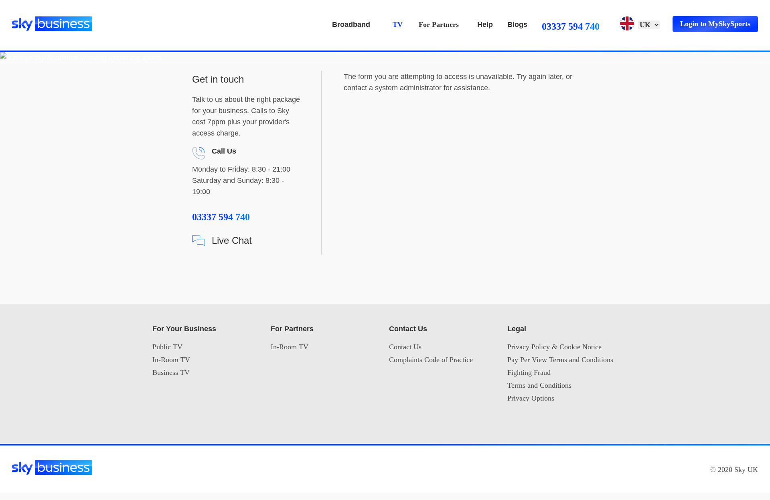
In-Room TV (171, 360)
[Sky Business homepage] (52, 19)
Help (485, 24)
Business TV (171, 372)
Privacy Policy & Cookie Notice (554, 347)
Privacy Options (530, 398)
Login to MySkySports (715, 24)
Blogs (517, 24)
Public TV (167, 347)
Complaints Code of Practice (431, 360)
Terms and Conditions (539, 385)
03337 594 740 (571, 26)
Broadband (351, 24)
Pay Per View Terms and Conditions (560, 360)
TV (398, 24)
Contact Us (405, 347)
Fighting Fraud (529, 372)
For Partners (439, 24)
